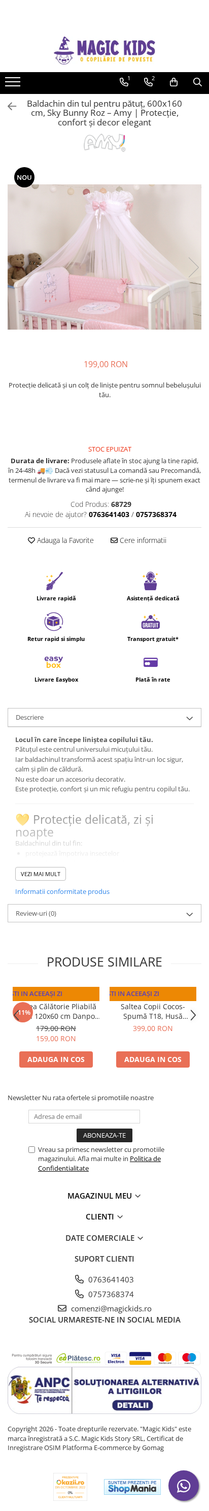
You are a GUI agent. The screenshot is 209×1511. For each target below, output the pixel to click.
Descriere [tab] (30, 717)
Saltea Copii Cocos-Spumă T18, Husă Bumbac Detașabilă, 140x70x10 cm (153, 1011)
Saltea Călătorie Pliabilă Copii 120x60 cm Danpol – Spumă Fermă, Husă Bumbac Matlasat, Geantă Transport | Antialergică (56, 1011)
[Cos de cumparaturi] (174, 82)
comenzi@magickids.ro (110, 1308)
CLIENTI (101, 1216)
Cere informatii (142, 540)
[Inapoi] (7, 106)
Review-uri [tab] (36, 913)
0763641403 (110, 1279)
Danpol (56, 996)
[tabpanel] (104, 257)
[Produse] (14, 84)
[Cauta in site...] (197, 82)
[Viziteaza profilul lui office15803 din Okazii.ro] (70, 1487)
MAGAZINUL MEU (100, 1196)
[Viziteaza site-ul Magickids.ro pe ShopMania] (132, 1487)
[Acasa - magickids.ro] (104, 51)
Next (193, 267)
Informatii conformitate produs (62, 891)
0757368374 (110, 1294)
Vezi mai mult (40, 874)
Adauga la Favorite (64, 540)
